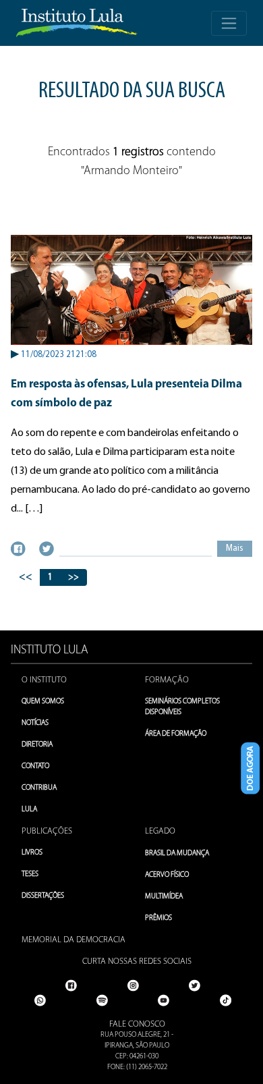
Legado (160, 831)
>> (73, 577)
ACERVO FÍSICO (167, 875)
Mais (234, 548)
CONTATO (35, 766)
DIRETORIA (37, 745)
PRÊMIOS (158, 918)
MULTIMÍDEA (164, 896)
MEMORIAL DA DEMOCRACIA (73, 940)
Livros (32, 853)
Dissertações (43, 896)
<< (25, 577)
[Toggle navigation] (229, 23)
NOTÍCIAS (35, 723)
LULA (29, 809)
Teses (30, 874)
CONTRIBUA (39, 788)
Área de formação (175, 734)
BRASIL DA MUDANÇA (177, 853)
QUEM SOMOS (43, 701)
